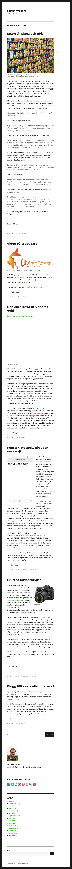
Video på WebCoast (22, 243)
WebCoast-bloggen (37, 287)
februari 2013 (13, 811)
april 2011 (12, 823)
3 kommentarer (31, 569)
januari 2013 (13, 813)
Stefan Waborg (16, 10)
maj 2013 (12, 806)
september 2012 (14, 816)
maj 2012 (12, 818)
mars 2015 (12, 801)
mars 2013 (12, 808)
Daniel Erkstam (37, 413)
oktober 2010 (13, 828)
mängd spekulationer (16, 600)
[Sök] (52, 853)
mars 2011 (12, 825)
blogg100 (17, 233)
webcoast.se (11, 280)
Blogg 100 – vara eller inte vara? (30, 686)
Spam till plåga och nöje (25, 33)
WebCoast (20, 277)
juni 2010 (12, 838)
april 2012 (12, 821)
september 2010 (14, 830)
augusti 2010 (13, 833)
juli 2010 (12, 835)
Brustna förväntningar (24, 580)
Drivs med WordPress (23, 864)
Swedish (23, 233)
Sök (8, 850)
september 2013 (14, 803)
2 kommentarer (31, 676)
